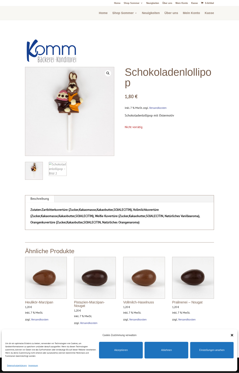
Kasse (194, 3)
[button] (232, 335)
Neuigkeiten (152, 3)
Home (117, 3)
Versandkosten (158, 107)
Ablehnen (166, 350)
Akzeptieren (121, 350)
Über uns (167, 3)
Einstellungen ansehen (211, 350)
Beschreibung (39, 199)
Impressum (33, 365)
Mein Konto (181, 3)
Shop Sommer (131, 3)
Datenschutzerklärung (17, 365)
